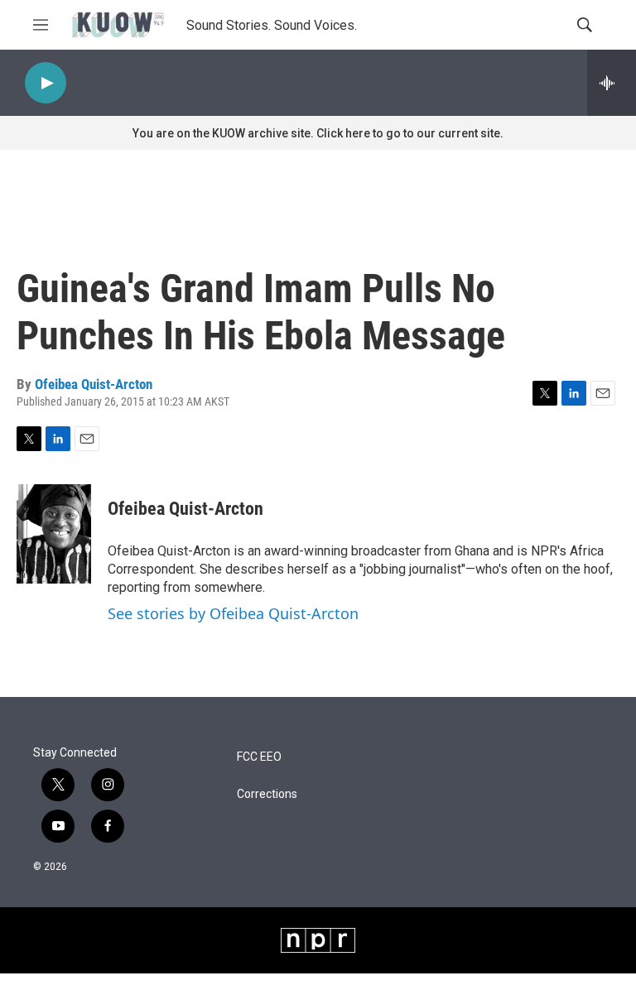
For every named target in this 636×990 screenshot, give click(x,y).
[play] (45, 83)
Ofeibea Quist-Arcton (93, 384)
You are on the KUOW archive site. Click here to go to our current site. (318, 133)
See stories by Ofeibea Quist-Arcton (233, 613)
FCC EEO (259, 757)
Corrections (267, 794)
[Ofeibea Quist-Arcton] (54, 534)
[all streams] (611, 83)
